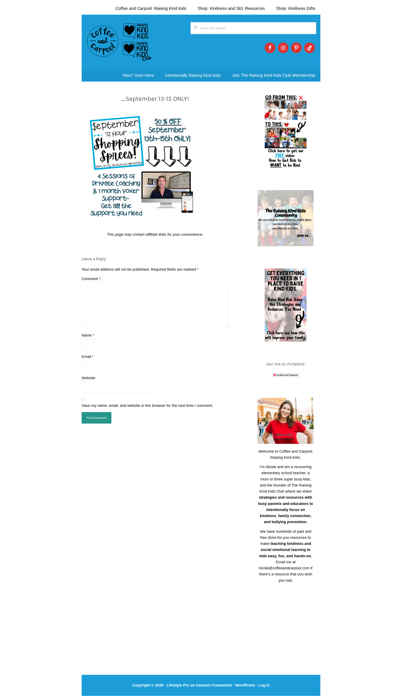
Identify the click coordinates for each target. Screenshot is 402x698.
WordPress (245, 685)
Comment (91, 279)
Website (88, 378)
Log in (264, 685)
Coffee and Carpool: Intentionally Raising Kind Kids (119, 42)
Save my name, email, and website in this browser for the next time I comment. (147, 405)
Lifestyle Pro (178, 685)
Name (88, 335)
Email (88, 357)
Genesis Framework (214, 685)
